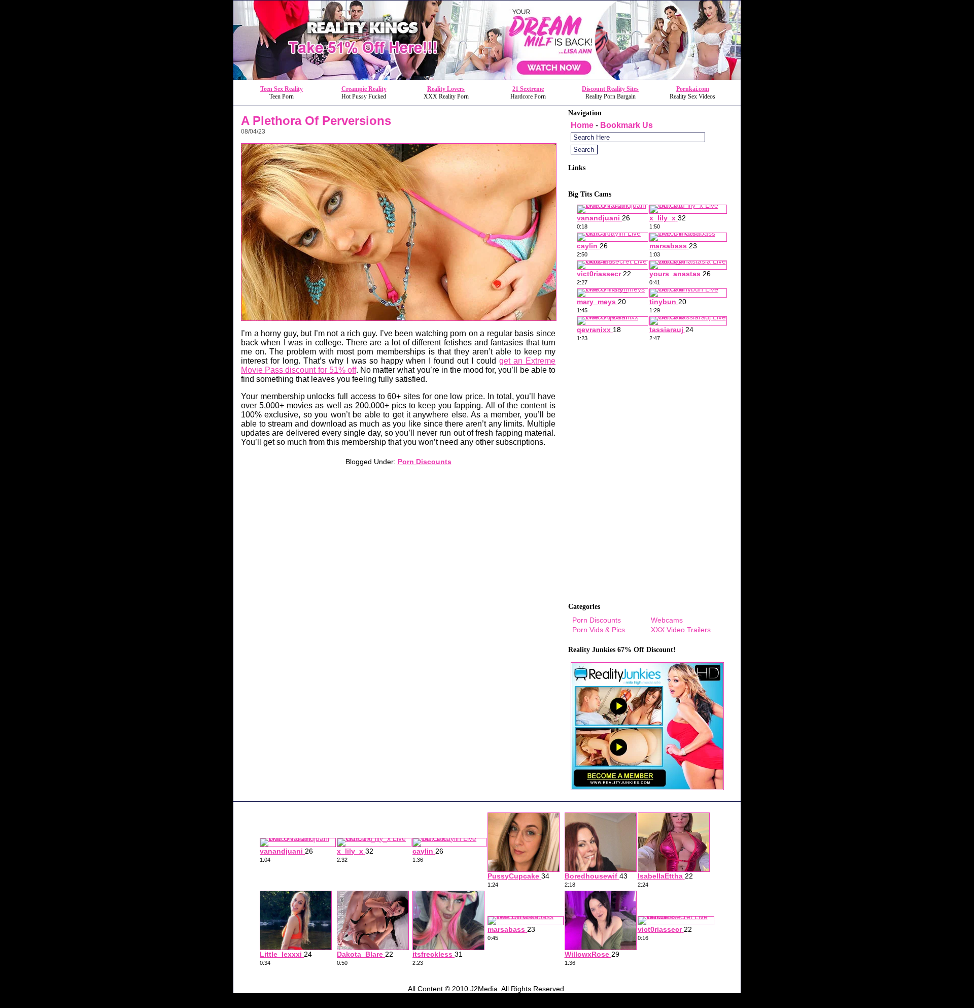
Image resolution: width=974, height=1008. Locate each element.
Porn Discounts (424, 462)
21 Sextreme (528, 88)
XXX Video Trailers (681, 630)
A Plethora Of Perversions (316, 120)
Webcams (667, 620)
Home (582, 125)
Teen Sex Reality (281, 88)
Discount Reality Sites (610, 88)
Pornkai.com (692, 88)
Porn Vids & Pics (598, 630)
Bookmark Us (626, 125)
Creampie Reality (364, 88)
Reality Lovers (446, 88)
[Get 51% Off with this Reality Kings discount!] (487, 77)
